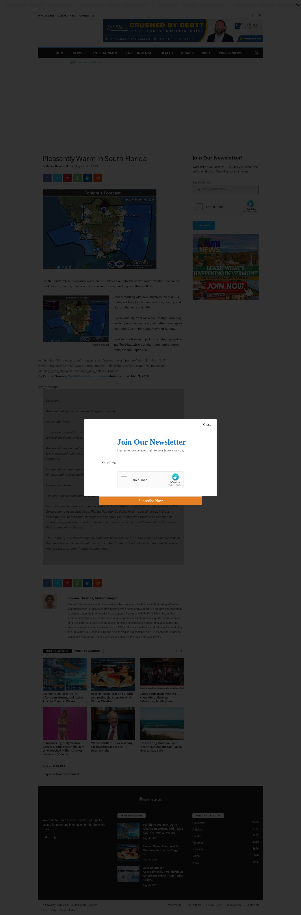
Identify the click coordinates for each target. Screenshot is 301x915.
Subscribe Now (150, 501)
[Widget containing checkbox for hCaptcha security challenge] (150, 479)
